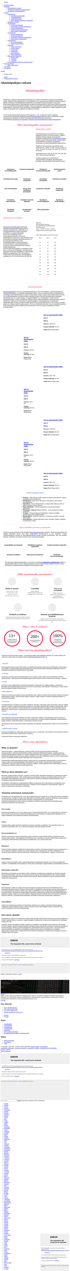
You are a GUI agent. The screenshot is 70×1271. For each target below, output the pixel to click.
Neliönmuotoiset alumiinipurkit (19, 29)
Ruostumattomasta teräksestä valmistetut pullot (20, 62)
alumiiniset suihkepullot (52, 119)
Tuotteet (6, 12)
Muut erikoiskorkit (16, 54)
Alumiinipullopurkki (9, 291)
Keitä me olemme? (9, 63)
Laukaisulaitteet (15, 53)
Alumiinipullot (11, 14)
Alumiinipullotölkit (16, 17)
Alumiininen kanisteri (13, 22)
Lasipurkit (13, 60)
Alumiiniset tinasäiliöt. (21, 1048)
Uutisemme (7, 66)
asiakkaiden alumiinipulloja (51, 562)
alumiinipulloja (35, 532)
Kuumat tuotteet (35, 1046)
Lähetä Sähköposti (6, 1051)
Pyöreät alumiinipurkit (17, 28)
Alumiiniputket (12, 40)
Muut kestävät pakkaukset (15, 56)
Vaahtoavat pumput (16, 46)
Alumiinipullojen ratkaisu (14, 8)
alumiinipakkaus (36, 116)
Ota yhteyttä (7, 68)
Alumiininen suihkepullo (7, 1048)
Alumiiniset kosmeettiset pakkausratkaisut (19, 9)
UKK (5, 1043)
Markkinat (7, 6)
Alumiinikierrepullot (16, 19)
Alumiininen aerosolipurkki (11, 227)
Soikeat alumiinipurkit (17, 25)
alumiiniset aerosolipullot (20, 119)
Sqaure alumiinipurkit (17, 34)
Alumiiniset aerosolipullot (18, 16)
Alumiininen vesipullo (33, 1048)
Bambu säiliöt (14, 57)
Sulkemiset (10, 45)
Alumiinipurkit (11, 23)
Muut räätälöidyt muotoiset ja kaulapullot (22, 20)
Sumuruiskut (14, 49)
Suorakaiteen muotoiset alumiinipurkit (21, 26)
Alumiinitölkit (8, 1025)
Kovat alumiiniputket (16, 42)
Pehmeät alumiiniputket (17, 43)
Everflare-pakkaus (9, 5)
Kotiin (6, 77)
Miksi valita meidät (13, 65)
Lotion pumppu (15, 48)
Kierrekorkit (14, 51)
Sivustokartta (43, 1046)
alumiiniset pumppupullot (36, 119)
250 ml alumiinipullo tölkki (28, 339)
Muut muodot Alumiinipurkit (18, 31)
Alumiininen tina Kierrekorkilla (48, 1048)
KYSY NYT (4, 992)
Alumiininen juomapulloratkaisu (16, 11)
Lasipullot (13, 59)
